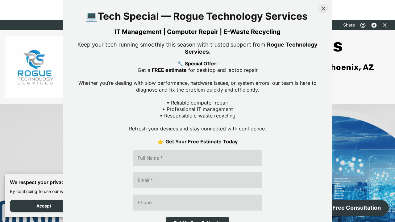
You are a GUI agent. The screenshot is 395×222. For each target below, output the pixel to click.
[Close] (323, 9)
